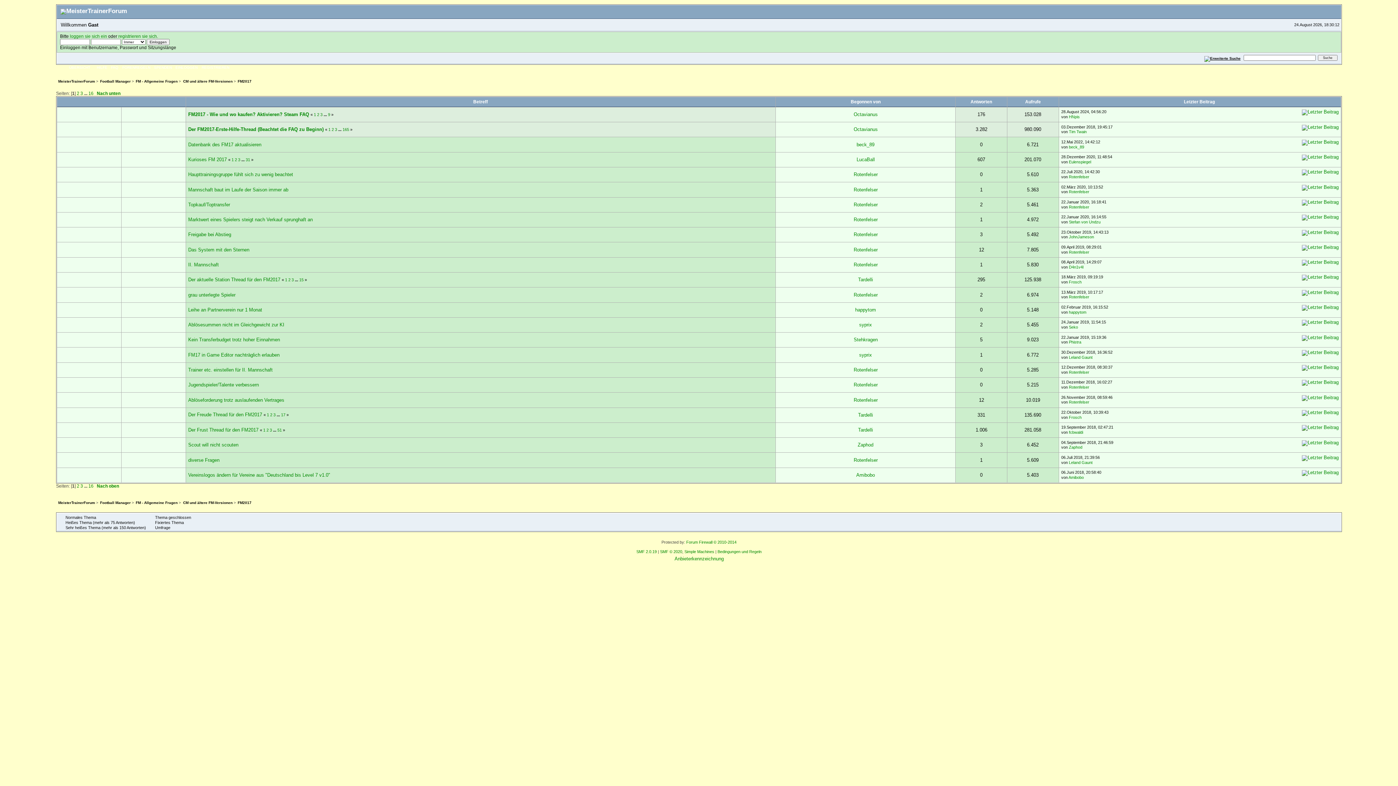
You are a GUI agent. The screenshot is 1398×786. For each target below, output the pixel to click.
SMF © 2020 (671, 551)
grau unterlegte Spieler (212, 295)
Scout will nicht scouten (213, 445)
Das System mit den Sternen (218, 250)
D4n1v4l (1076, 267)
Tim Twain (1078, 132)
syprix (865, 325)
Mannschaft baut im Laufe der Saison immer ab (238, 189)
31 (248, 160)
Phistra (1075, 342)
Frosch (1075, 282)
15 (301, 280)
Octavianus (866, 114)
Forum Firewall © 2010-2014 (711, 542)
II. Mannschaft (203, 264)
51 (279, 430)
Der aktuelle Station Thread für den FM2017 (235, 279)
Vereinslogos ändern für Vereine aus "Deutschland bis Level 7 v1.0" (259, 475)
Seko (1073, 327)
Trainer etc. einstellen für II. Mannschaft (230, 370)
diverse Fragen (204, 460)
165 (346, 129)
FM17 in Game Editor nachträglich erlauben (234, 355)
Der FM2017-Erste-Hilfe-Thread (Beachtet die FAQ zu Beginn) (256, 129)
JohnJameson (1081, 237)
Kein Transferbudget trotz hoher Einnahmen (234, 339)
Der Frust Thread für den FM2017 (224, 430)
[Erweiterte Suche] (1222, 58)
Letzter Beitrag (1200, 101)
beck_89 (865, 144)
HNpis (1074, 117)
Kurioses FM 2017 (207, 159)
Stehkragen (866, 339)
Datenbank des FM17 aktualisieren (224, 144)
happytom (865, 310)
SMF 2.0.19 (646, 551)
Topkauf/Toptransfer (209, 204)
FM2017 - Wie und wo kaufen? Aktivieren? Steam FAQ (248, 114)
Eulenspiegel (1080, 162)
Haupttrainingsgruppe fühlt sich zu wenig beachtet (240, 174)
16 (91, 93)
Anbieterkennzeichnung (699, 558)
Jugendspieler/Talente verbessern (223, 385)
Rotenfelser (866, 174)
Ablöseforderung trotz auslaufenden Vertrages (236, 400)
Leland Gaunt (1081, 357)
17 (283, 415)
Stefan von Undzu (1085, 222)
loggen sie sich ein (88, 36)
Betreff (480, 101)
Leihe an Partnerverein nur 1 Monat (225, 310)
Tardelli (865, 279)
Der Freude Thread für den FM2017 (226, 414)
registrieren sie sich (137, 36)
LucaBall (866, 159)
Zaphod (865, 445)
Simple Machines (699, 551)
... (86, 93)
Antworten (981, 101)
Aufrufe (1033, 101)
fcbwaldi (1076, 432)
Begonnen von (866, 101)
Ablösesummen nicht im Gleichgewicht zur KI (236, 325)
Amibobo (865, 475)
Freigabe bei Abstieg (209, 234)
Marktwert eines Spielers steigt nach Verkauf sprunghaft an (250, 219)
